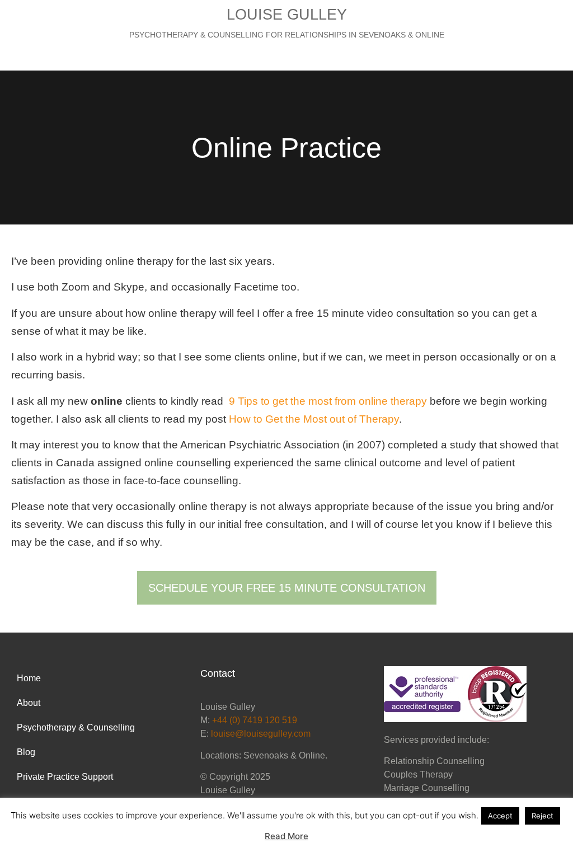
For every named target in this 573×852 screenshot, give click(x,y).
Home (29, 678)
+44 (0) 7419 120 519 (254, 720)
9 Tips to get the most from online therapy (329, 401)
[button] (286, 55)
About (28, 703)
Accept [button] (500, 815)
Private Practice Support (65, 776)
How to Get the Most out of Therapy (314, 419)
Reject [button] (542, 815)
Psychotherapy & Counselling (76, 727)
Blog (26, 752)
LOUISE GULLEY (287, 14)
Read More (286, 836)
